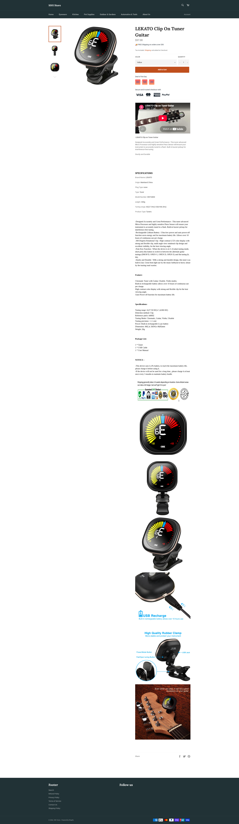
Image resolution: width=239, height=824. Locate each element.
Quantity (181, 57)
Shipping (148, 50)
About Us (146, 14)
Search (51, 790)
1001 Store (55, 5)
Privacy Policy (54, 797)
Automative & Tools (129, 14)
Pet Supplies (89, 14)
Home (51, 14)
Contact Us (53, 805)
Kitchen (75, 14)
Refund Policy (54, 794)
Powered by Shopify (67, 820)
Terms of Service (55, 801)
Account (187, 14)
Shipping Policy (54, 808)
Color (137, 57)
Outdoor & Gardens (108, 14)
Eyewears (63, 14)
